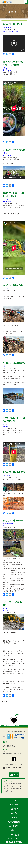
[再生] (4, 50)
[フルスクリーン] (23, 50)
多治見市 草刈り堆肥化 (14, 150)
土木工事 (5, 610)
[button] (14, 43)
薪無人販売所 (7, 475)
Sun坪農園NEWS (8, 524)
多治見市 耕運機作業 (13, 520)
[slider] (12, 177)
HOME (14, 800)
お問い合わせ (14, 822)
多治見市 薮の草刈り (13, 24)
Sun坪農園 (14, 835)
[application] (14, 43)
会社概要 (14, 809)
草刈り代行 (14, 826)
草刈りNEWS (7, 27)
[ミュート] (21, 50)
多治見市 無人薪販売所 (14, 363)
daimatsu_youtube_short (10, 31)
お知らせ (5, 68)
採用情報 (14, 804)
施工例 (14, 813)
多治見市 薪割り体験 (13, 285)
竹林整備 (14, 830)
